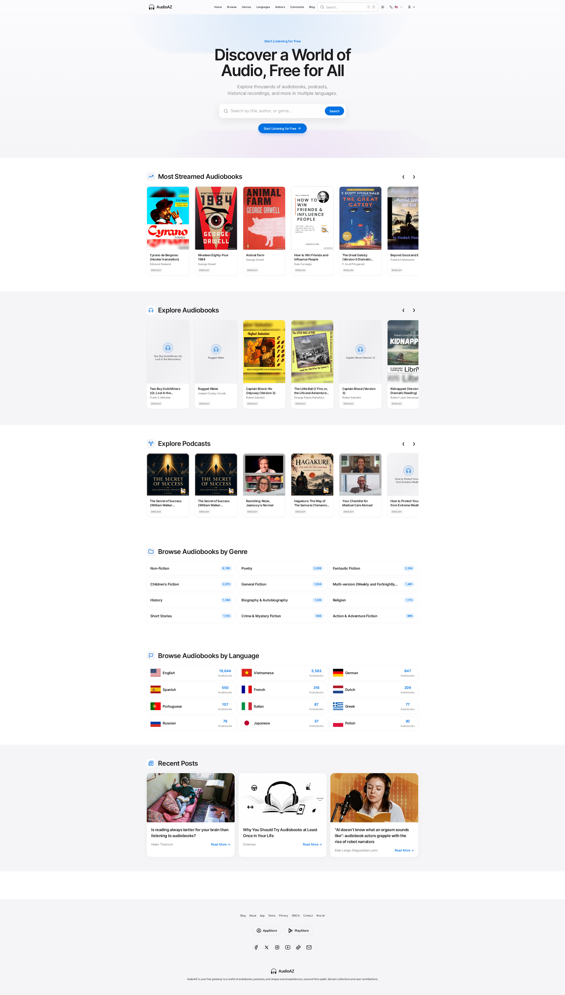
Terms (271, 915)
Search (334, 111)
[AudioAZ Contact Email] (309, 947)
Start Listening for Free (280, 128)
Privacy (283, 915)
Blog (312, 7)
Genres (246, 7)
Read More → (220, 844)
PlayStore (302, 930)
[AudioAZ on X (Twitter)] (266, 947)
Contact (308, 915)
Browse (232, 7)
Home (218, 7)
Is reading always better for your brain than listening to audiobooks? (189, 832)
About (252, 915)
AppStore (270, 930)
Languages (263, 7)
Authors (280, 7)
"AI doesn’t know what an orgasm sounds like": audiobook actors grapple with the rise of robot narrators (372, 835)
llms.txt (320, 915)
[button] (396, 7)
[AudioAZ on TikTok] (298, 947)
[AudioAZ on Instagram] (277, 947)
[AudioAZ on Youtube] (287, 947)
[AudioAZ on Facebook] (256, 947)
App (262, 915)
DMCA (296, 915)
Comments (297, 7)
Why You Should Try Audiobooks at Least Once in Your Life (280, 832)
